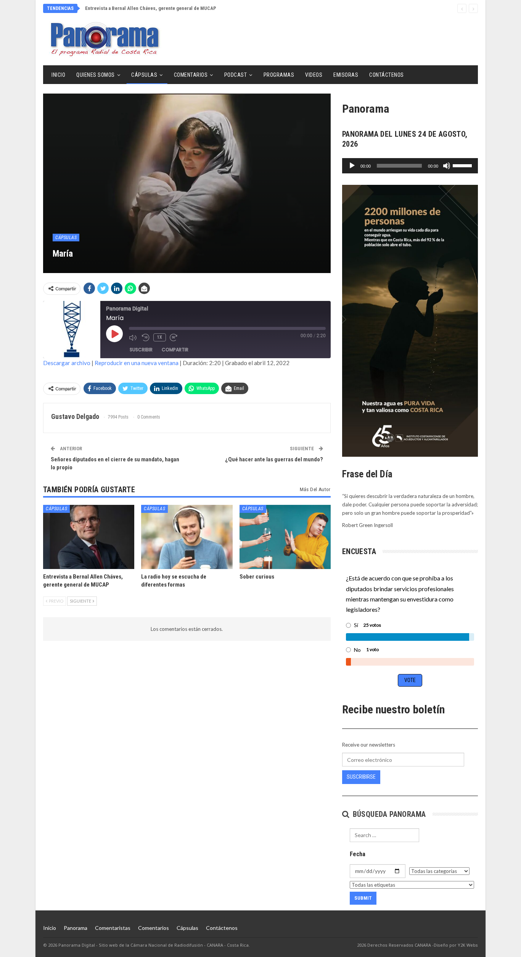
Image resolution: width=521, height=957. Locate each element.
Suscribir (141, 349)
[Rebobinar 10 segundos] (146, 337)
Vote (410, 680)
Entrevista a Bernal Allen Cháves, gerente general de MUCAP (150, 8)
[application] (410, 165)
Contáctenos (386, 75)
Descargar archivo (66, 362)
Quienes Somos (95, 75)
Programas (279, 75)
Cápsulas (144, 75)
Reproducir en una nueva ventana (136, 362)
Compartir (175, 349)
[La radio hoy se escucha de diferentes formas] (186, 537)
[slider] (463, 165)
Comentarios (191, 75)
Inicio (58, 75)
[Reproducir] (352, 166)
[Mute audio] (133, 337)
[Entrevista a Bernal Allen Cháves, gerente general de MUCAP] (88, 537)
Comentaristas (112, 928)
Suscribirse (361, 777)
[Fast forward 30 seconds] (174, 337)
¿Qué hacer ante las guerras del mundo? (274, 459)
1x (159, 337)
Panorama (75, 928)
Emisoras (345, 75)
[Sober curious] (285, 537)
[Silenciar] (446, 166)
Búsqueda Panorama (388, 814)
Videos (313, 75)
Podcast (235, 75)
